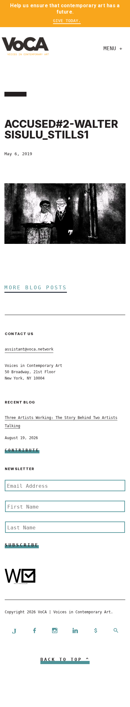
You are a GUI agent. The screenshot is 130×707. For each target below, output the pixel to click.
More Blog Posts (35, 288)
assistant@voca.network (29, 349)
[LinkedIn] (75, 631)
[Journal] (14, 631)
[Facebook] (34, 631)
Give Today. (67, 20)
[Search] (116, 631)
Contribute (22, 450)
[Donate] (96, 631)
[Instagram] (55, 631)
